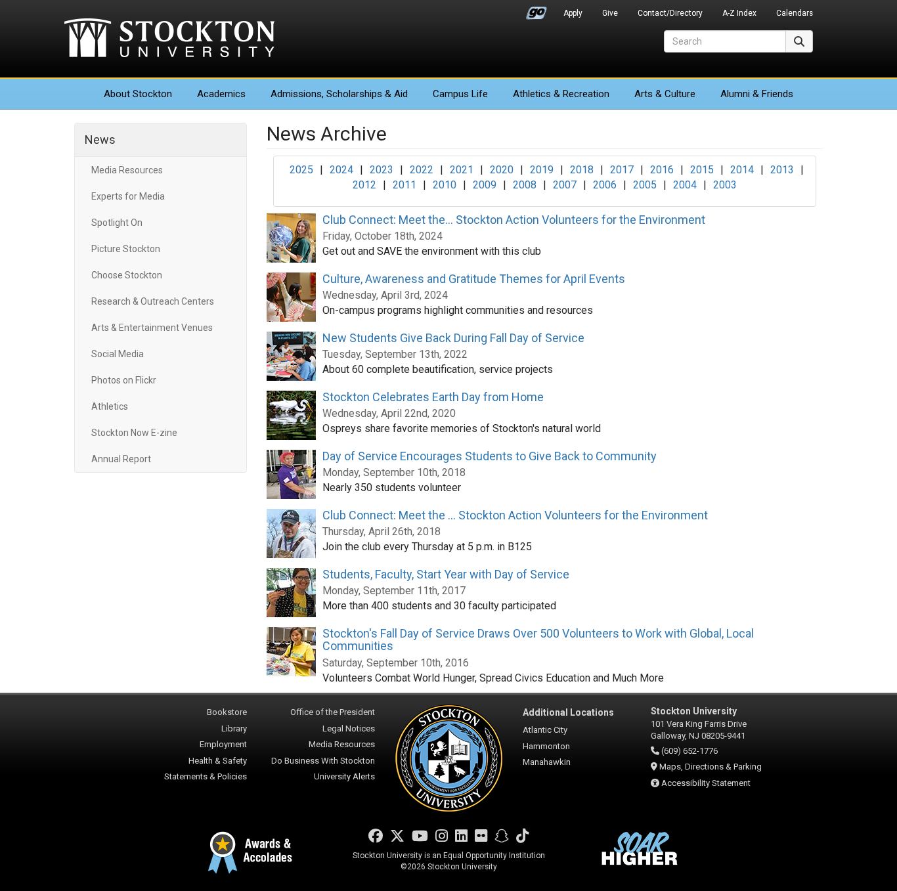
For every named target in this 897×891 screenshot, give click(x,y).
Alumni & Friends (756, 94)
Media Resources (127, 170)
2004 (685, 185)
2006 (605, 185)
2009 (484, 185)
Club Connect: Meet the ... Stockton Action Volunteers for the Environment (515, 515)
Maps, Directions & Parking (710, 766)
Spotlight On (116, 222)
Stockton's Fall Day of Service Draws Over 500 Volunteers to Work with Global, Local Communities (538, 639)
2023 (381, 169)
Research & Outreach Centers (152, 301)
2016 (662, 169)
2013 (782, 169)
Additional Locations (568, 712)
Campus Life (460, 94)
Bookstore (227, 712)
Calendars (794, 13)
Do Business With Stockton (323, 761)
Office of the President (332, 712)
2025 (301, 169)
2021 (461, 169)
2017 (622, 169)
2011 (404, 185)
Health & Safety (217, 761)
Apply (572, 13)
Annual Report (121, 459)
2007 (565, 185)
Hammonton (546, 746)
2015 (702, 169)
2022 (421, 169)
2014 (742, 169)
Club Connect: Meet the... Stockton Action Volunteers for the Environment (513, 220)
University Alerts (344, 776)
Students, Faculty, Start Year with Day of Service (445, 574)
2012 (364, 185)
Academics (221, 94)
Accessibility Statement (706, 783)
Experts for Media (128, 196)
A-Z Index (739, 13)
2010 (444, 185)
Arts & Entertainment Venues (152, 327)
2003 (725, 185)
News (100, 139)
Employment (223, 744)
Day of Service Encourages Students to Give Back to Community (489, 456)
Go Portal (536, 10)
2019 (542, 169)
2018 (582, 169)
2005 (645, 185)
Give (610, 13)
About (138, 94)
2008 (524, 185)
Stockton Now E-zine (134, 432)
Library (234, 728)
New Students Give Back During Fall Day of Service (453, 338)
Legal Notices (348, 728)
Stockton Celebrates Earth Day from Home (433, 397)
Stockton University (169, 39)
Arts (664, 94)
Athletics (561, 94)
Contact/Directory (670, 13)
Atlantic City (545, 730)
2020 (502, 169)
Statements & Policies (205, 776)
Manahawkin (547, 762)
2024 (341, 169)
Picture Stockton (125, 249)
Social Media (117, 354)
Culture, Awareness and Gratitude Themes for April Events (473, 279)
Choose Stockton (126, 275)
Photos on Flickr (123, 380)
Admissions (339, 94)
